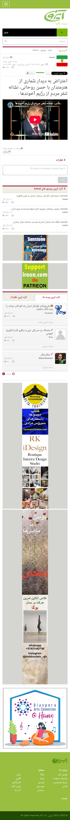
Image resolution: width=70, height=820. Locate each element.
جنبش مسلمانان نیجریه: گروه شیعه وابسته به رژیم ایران (39, 209)
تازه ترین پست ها (51, 297)
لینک (42, 778)
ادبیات (45, 367)
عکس (18, 775)
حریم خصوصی (60, 782)
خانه (50, 50)
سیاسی (45, 346)
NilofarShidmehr (46, 358)
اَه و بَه (17, 790)
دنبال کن (6, 57)
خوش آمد (63, 775)
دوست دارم (27, 73)
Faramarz (49, 313)
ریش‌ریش (45, 354)
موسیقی (40, 786)
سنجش (40, 790)
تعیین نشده (7, 61)
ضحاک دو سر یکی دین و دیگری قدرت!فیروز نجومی (29, 332)
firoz (51, 337)
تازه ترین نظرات (18, 297)
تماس (65, 786)
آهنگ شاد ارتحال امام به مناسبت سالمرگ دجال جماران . (40, 222)
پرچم (6, 152)
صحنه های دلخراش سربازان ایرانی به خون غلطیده (42, 196)
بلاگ (42, 775)
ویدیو (43, 50)
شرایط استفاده (60, 778)
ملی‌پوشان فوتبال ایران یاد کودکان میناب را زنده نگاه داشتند (29, 308)
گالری (18, 778)
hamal (52, 57)
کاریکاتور (16, 782)
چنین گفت (16, 786)
